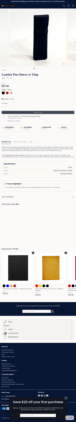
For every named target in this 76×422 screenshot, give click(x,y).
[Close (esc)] (66, 397)
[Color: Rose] (11, 233)
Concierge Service (8, 352)
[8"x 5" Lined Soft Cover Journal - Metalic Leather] (50, 275)
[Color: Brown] (7, 233)
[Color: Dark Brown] (14, 285)
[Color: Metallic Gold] (40, 285)
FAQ (31, 142)
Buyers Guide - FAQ (8, 357)
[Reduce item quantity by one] (3, 106)
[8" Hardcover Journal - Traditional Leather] (18, 274)
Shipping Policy (6, 364)
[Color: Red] (69, 285)
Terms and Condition (8, 366)
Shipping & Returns (20, 142)
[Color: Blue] (7, 285)
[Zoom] (63, 63)
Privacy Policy (6, 368)
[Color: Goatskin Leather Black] (47, 285)
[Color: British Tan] (11, 285)
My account (5, 386)
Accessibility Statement (9, 370)
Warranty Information (8, 382)
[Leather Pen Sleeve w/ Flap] (14, 225)
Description (6, 142)
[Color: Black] (4, 233)
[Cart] (68, 6)
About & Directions (8, 350)
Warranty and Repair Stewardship (13, 384)
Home (3, 70)
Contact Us (5, 378)
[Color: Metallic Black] (43, 285)
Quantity (5, 103)
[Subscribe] (54, 415)
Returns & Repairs (7, 380)
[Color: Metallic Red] (36, 285)
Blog (3, 354)
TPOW (15, 249)
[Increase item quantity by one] (9, 106)
